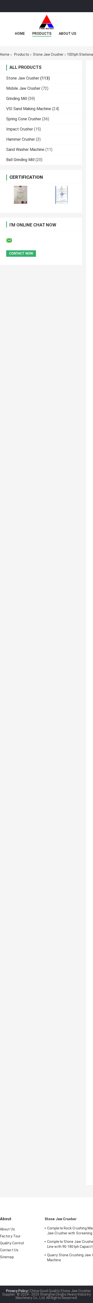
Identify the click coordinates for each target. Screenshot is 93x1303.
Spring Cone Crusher (23, 119)
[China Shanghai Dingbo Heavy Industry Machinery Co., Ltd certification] (20, 195)
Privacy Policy (17, 1291)
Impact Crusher (19, 129)
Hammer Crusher (20, 139)
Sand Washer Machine (25, 149)
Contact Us (9, 1250)
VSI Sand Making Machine (28, 108)
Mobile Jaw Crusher (23, 88)
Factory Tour (10, 1236)
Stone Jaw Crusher (48, 54)
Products (41, 34)
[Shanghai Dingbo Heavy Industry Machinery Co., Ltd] (46, 22)
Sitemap (7, 1257)
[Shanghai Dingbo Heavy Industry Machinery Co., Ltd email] (12, 240)
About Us (67, 34)
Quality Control (12, 1243)
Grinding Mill (16, 98)
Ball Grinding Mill (20, 159)
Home (20, 34)
